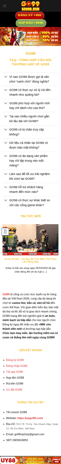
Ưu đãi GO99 (14, 389)
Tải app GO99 (14, 371)
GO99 (6, 294)
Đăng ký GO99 (15, 360)
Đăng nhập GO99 (16, 365)
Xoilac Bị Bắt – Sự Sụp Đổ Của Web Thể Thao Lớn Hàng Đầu (30, 260)
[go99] (30, 6)
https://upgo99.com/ (30, 418)
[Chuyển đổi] (6, 77)
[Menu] (5, 6)
